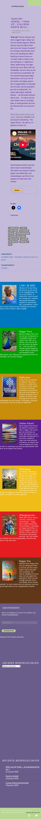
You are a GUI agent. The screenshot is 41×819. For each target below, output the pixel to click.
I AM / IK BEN (27, 285)
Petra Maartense (23, 233)
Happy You (25, 561)
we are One (13, 241)
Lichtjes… (7, 266)
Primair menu (38, 3)
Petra (11, 233)
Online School (26, 423)
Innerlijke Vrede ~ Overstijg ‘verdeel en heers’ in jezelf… (19, 257)
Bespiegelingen (18, 6)
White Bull (24, 241)
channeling (13, 228)
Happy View (13, 230)
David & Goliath (12, 776)
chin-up (23, 228)
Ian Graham (24, 230)
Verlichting (24, 469)
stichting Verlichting (17, 236)
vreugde (24, 239)
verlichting (13, 239)
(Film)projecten (27, 515)
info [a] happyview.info (33, 812)
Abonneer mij (8, 631)
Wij (10, 244)
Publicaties (24, 377)
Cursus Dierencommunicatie (17, 783)
